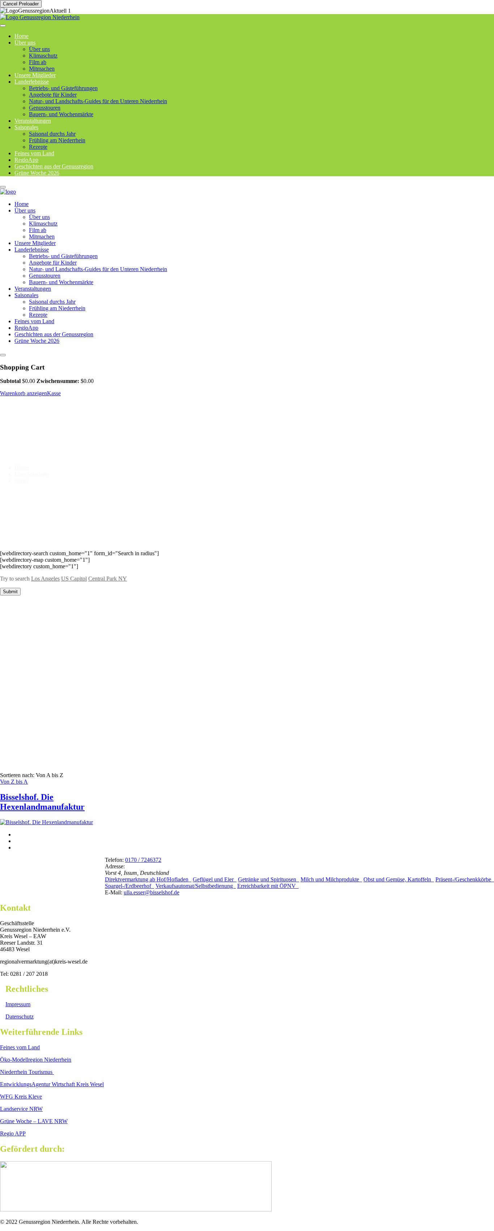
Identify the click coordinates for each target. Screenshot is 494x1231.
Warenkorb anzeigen (23, 393)
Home (21, 204)
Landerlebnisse (31, 82)
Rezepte (38, 315)
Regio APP (13, 1133)
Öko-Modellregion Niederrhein (35, 1060)
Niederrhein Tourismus (27, 1072)
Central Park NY (107, 579)
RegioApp (26, 328)
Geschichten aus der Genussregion (53, 334)
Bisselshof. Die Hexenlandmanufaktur (42, 801)
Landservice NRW (21, 1109)
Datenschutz (19, 1016)
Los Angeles (45, 579)
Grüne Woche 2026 (36, 173)
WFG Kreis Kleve (21, 1096)
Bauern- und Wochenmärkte (61, 114)
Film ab (37, 62)
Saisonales (26, 127)
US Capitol (74, 579)
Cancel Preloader (21, 4)
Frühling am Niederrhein (57, 140)
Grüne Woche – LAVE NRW (34, 1121)
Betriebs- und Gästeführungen (63, 88)
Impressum (17, 1004)
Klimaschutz (43, 55)
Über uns (24, 42)
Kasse (54, 393)
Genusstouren (44, 108)
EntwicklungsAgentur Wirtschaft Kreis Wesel (52, 1084)
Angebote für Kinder (53, 95)
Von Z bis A (14, 782)
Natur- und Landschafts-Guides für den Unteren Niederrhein (98, 101)
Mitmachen (42, 236)
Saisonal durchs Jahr (52, 134)
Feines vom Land (34, 321)
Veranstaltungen (32, 289)
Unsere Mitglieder (35, 243)
